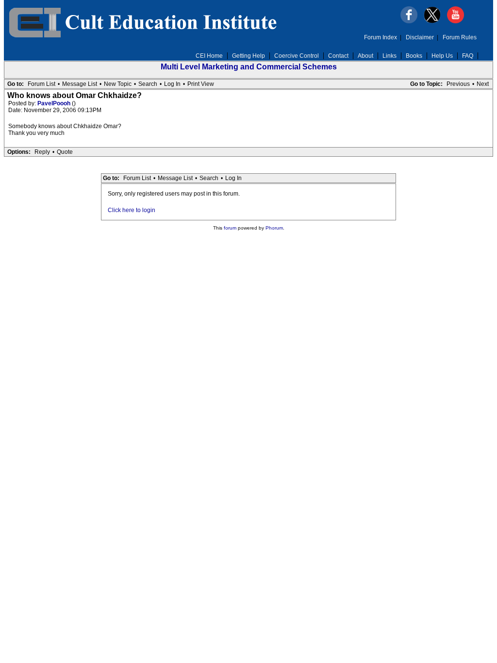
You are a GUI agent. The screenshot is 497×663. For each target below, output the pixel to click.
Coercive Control (296, 55)
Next (483, 84)
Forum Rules (460, 37)
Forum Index (380, 37)
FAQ (467, 55)
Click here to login (131, 210)
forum (230, 228)
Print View (200, 84)
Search (147, 84)
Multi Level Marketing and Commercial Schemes (249, 67)
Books (414, 55)
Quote (65, 152)
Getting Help (248, 55)
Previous (458, 84)
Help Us (442, 55)
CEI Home (209, 55)
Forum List (41, 84)
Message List (79, 84)
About (365, 55)
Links (389, 55)
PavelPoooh (54, 103)
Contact (338, 55)
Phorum (274, 228)
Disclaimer (420, 37)
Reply (42, 152)
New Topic (118, 84)
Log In (172, 84)
